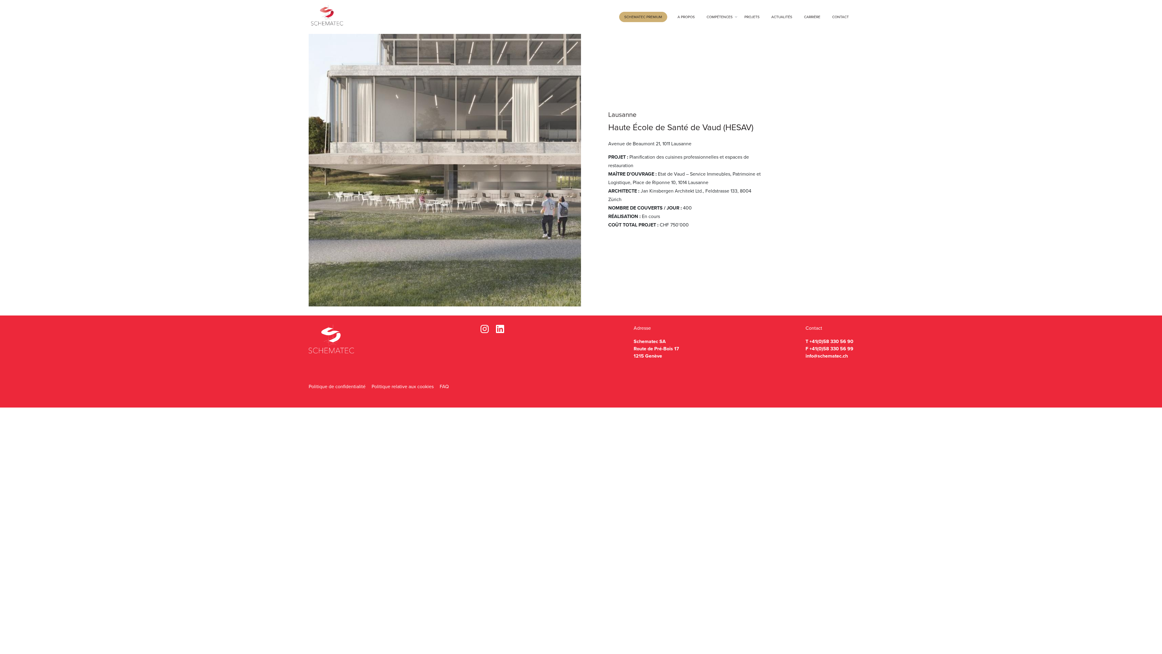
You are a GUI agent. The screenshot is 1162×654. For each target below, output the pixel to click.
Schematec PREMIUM (643, 17)
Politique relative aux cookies (403, 386)
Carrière (812, 17)
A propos (686, 17)
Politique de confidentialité (337, 386)
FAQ (444, 386)
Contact (840, 17)
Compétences (720, 17)
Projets (752, 17)
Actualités (781, 17)
